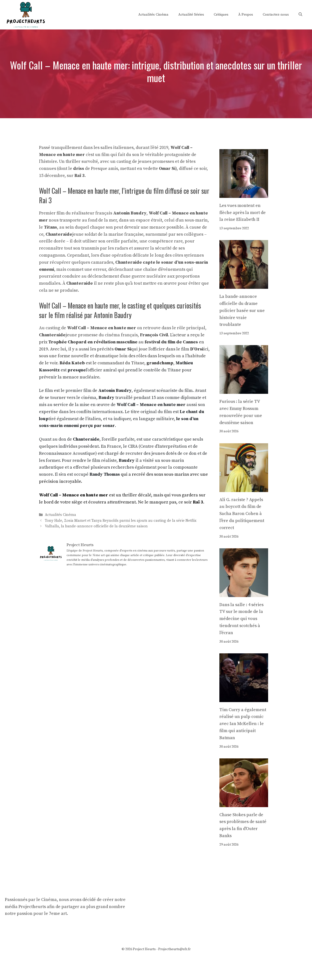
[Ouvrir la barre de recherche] (300, 14)
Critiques (221, 14)
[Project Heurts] (25, 14)
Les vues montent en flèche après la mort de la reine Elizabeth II (242, 212)
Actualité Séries (191, 14)
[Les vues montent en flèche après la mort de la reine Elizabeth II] (243, 194)
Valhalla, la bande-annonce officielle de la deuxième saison (96, 526)
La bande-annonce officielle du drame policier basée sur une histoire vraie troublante (242, 310)
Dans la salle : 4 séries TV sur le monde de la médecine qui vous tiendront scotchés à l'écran (241, 619)
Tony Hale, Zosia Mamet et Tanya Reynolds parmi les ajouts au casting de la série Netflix (120, 520)
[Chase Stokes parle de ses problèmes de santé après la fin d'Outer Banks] (243, 803)
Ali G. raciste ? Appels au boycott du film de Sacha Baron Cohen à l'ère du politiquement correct (241, 514)
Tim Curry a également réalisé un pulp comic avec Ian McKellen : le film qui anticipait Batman (242, 724)
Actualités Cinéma (153, 14)
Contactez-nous (276, 14)
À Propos (245, 14)
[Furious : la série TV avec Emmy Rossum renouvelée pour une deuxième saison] (243, 390)
